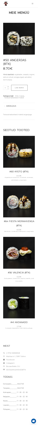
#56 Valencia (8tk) (19, 272)
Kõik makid (19, 96)
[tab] (19, 106)
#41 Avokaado (19, 322)
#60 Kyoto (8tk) (18, 171)
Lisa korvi (19, 87)
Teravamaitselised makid (14, 98)
